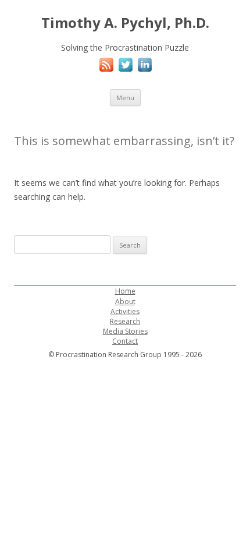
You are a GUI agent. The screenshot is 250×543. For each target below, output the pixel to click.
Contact (125, 341)
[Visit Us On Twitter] (125, 70)
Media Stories (125, 331)
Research (125, 321)
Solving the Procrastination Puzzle (125, 47)
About (125, 301)
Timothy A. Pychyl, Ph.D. (125, 23)
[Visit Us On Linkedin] (144, 70)
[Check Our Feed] (106, 70)
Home (125, 291)
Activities (125, 311)
